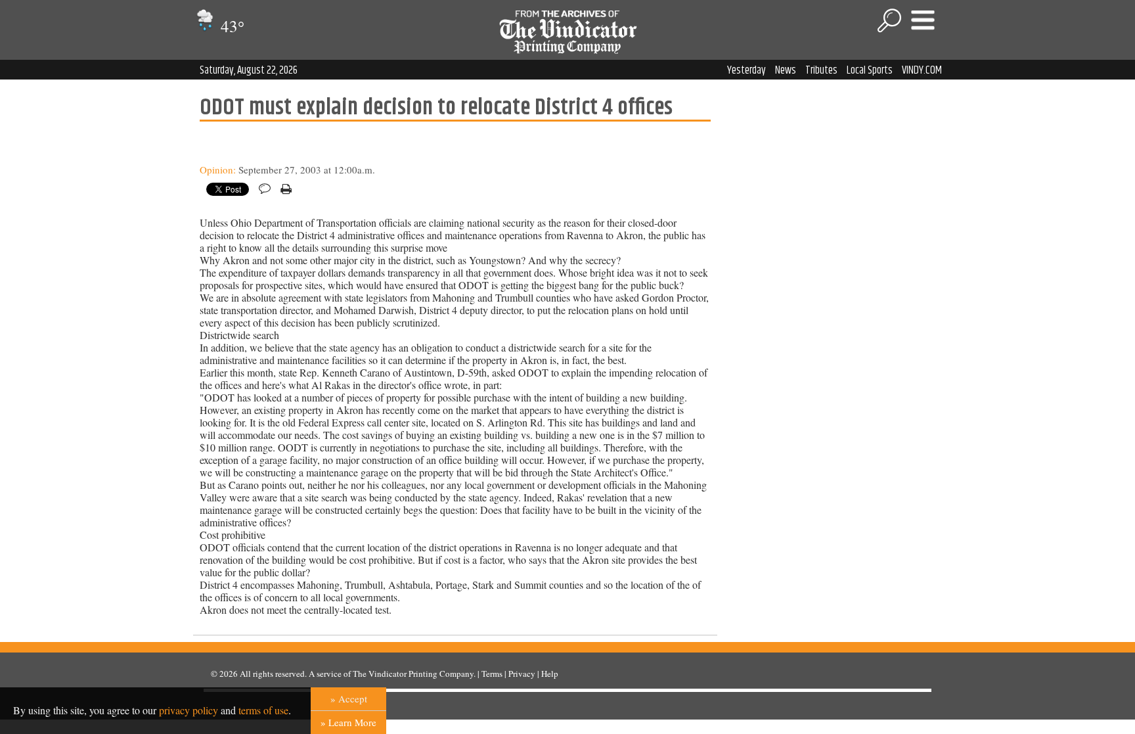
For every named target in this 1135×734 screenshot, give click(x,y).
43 (230, 26)
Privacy (521, 673)
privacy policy (188, 710)
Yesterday (746, 70)
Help (549, 673)
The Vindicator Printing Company (413, 673)
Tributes (821, 70)
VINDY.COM (922, 70)
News (785, 70)
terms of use (263, 710)
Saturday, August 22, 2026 (249, 70)
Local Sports (870, 70)
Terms (491, 673)
